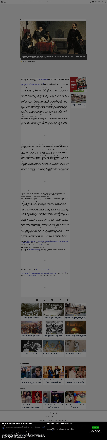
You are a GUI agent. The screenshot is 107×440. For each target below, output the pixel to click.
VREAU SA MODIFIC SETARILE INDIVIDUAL (95, 431)
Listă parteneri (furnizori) (52, 430)
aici (23, 434)
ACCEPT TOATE (95, 427)
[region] (53, 431)
